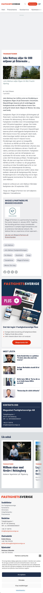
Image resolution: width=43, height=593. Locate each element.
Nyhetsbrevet (37, 10)
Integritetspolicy (20, 590)
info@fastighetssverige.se (11, 425)
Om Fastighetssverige (9, 505)
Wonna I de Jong (10, 265)
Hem (3, 10)
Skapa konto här (21, 342)
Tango (28, 255)
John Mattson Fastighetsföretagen (15, 250)
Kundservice (24, 10)
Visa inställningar (21, 586)
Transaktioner (10, 54)
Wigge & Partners (23, 260)
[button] (40, 556)
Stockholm (19, 255)
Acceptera (21, 575)
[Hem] (11, 4)
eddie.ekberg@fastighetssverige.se (13, 543)
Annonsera (5, 510)
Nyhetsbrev (5, 507)
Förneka (21, 580)
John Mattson (8, 245)
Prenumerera (12, 10)
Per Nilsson (8, 255)
